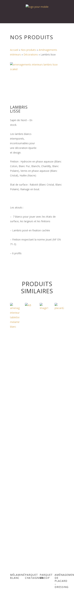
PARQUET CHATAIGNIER (34, 576)
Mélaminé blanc (17, 576)
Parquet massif (46, 576)
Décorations (31, 54)
